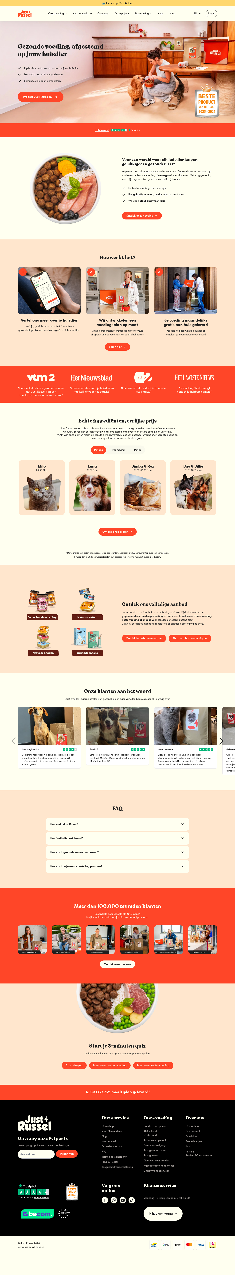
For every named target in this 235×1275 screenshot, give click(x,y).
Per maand (118, 450)
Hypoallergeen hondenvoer (159, 1165)
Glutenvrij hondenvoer (156, 1170)
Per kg (137, 450)
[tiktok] (132, 1200)
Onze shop (108, 1126)
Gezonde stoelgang (154, 1145)
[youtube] (123, 1200)
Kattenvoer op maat (155, 1140)
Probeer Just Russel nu (37, 96)
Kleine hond (150, 1131)
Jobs (188, 1146)
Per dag (98, 450)
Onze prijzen (122, 13)
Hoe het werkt (110, 1141)
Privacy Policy (110, 1161)
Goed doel (191, 1136)
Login (211, 13)
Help (160, 13)
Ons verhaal (192, 1126)
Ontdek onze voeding (139, 215)
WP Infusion (38, 1247)
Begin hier (115, 346)
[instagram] (114, 1200)
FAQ (104, 1151)
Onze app (103, 13)
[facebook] (105, 1200)
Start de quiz (74, 1065)
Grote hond (150, 1135)
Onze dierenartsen (112, 1146)
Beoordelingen (143, 13)
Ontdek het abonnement (142, 638)
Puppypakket (151, 1155)
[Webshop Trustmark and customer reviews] (54, 1214)
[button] (221, 741)
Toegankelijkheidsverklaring (117, 1167)
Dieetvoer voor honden (156, 1160)
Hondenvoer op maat (155, 1126)
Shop (172, 13)
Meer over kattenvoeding (153, 1065)
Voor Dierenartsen (112, 1131)
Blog (104, 1136)
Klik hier (128, 3)
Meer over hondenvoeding (110, 1065)
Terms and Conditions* (114, 1156)
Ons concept (193, 1131)
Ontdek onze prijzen (115, 531)
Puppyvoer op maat (155, 1150)
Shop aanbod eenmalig (188, 638)
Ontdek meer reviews (117, 964)
